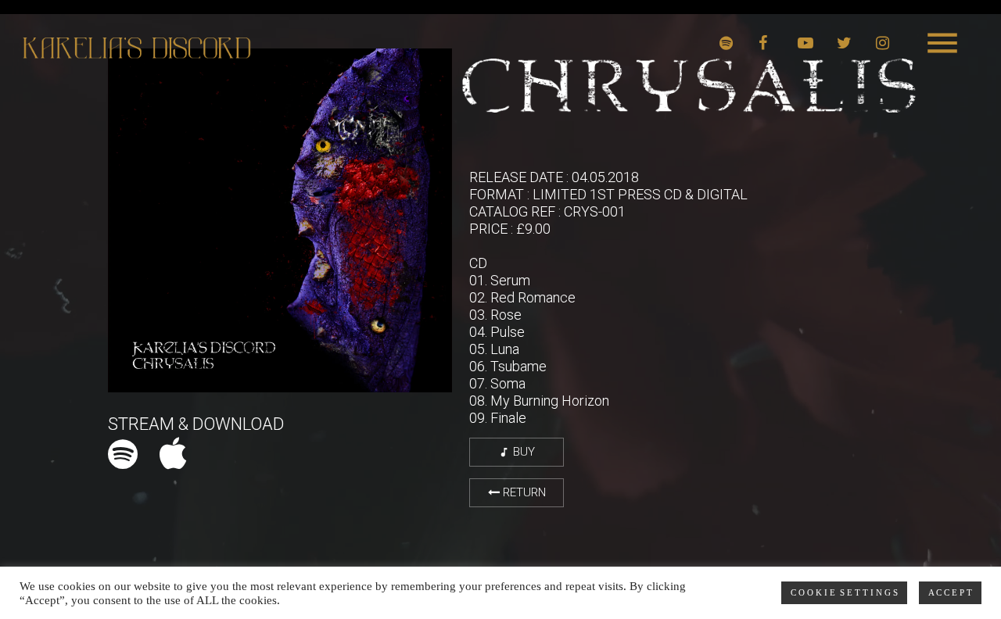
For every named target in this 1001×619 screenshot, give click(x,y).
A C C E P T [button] (950, 592)
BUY (516, 452)
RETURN (523, 492)
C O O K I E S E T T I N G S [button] (844, 592)
